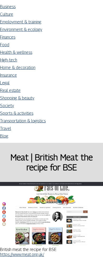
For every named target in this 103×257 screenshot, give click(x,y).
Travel (5, 128)
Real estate (10, 90)
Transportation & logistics (23, 120)
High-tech (8, 59)
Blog (4, 136)
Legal (5, 82)
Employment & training (20, 21)
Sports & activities (16, 113)
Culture (6, 14)
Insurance (8, 75)
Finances (7, 37)
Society (7, 105)
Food (4, 44)
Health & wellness (16, 52)
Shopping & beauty (17, 98)
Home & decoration (17, 67)
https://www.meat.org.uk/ (22, 254)
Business (8, 6)
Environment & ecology (21, 29)
